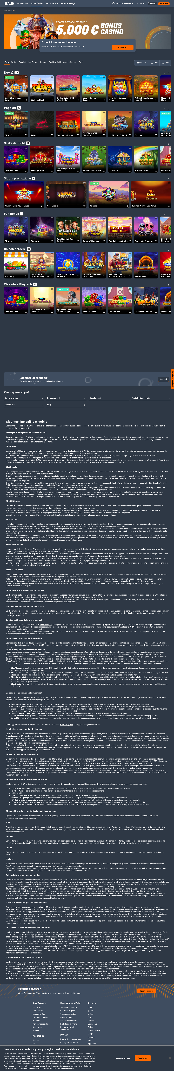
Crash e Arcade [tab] (69, 62)
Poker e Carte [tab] (52, 4)
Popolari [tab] (22, 62)
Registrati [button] (164, 4)
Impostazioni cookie (124, 1058)
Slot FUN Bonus (15, 506)
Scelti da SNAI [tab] (55, 62)
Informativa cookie (66, 1068)
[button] (122, 3)
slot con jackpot (15, 524)
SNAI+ (133, 627)
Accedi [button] (153, 4)
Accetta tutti (143, 1058)
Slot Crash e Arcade (27, 574)
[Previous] (165, 74)
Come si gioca (66, 725)
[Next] (169, 74)
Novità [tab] (14, 62)
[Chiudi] (170, 1058)
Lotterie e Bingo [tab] (68, 4)
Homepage (7, 10)
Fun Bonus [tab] (33, 62)
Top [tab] (7, 62)
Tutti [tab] (81, 62)
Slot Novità (20, 451)
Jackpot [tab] (43, 62)
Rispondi (163, 379)
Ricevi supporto (146, 991)
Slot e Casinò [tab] (37, 3)
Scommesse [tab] (22, 4)
